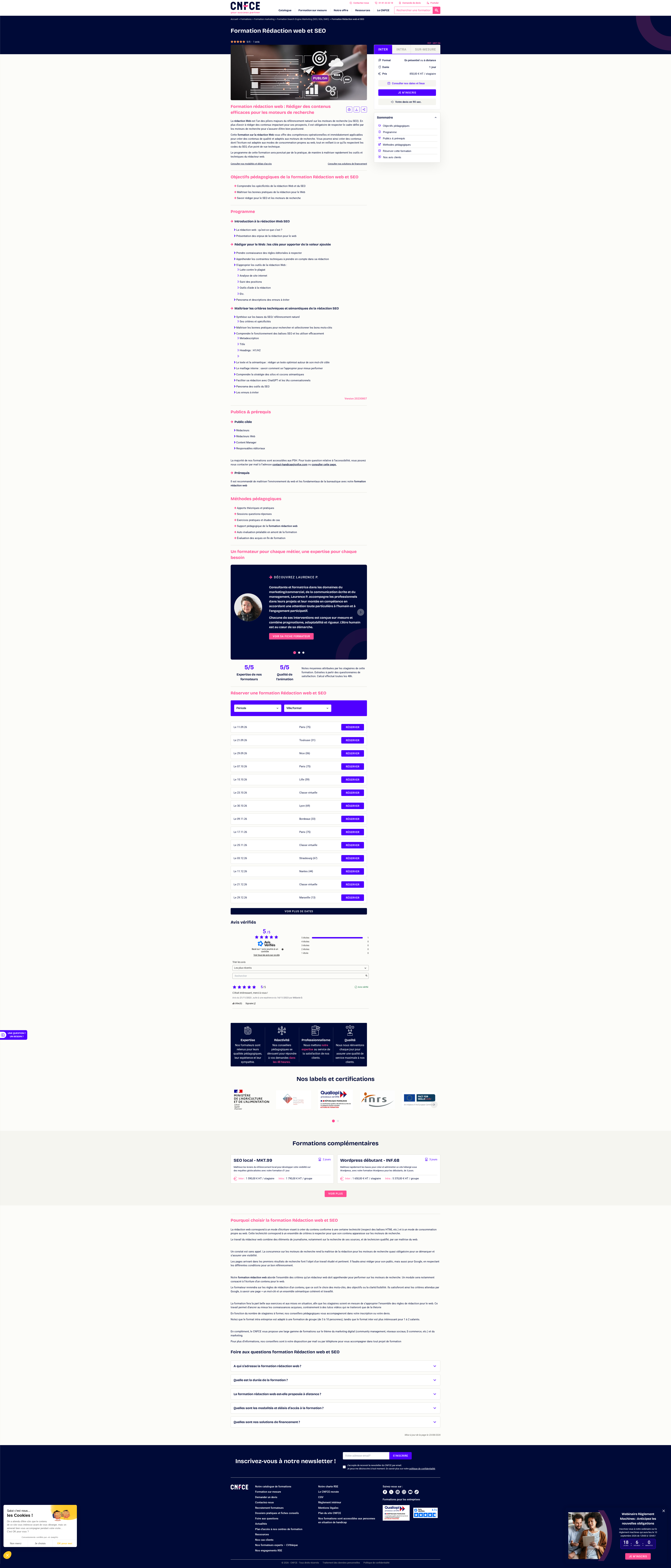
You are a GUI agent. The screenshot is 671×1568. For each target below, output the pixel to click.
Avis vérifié (363, 987)
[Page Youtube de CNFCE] (410, 1492)
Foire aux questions (266, 1518)
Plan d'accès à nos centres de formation (278, 1529)
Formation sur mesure (312, 10)
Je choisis (40, 1543)
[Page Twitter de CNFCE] (391, 1492)
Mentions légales (328, 1507)
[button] (7, 1555)
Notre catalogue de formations (273, 1486)
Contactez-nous (361, 3)
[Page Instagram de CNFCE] (404, 1492)
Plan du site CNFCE (329, 1513)
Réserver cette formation (397, 150)
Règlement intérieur (329, 1502)
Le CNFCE (383, 10)
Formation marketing (264, 19)
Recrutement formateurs (269, 1507)
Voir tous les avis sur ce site (267, 955)
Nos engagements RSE (268, 1550)
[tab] (294, 652)
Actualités (261, 1523)
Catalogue (285, 10)
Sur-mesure (425, 49)
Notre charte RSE (328, 1486)
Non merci (15, 1543)
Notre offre (341, 10)
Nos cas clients (264, 1539)
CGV (320, 1497)
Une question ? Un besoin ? (17, 1035)
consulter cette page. (324, 464)
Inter (383, 49)
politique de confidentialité (422, 1468)
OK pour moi (64, 1543)
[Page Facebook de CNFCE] (385, 1492)
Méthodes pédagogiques (397, 144)
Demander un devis (266, 1497)
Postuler (434, 3)
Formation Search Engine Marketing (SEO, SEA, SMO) (303, 19)
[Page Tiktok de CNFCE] (416, 1492)
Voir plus (335, 1193)
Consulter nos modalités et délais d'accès (251, 163)
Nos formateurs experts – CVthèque (276, 1545)
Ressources (362, 10)
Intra (401, 49)
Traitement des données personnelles (341, 1562)
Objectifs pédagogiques (396, 125)
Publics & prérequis (394, 138)
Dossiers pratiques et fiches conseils (277, 1513)
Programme (390, 131)
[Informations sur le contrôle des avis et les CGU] (282, 949)
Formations (246, 19)
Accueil (234, 19)
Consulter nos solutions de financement (347, 163)
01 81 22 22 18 (386, 3)
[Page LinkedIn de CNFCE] (397, 1492)
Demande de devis (411, 3)
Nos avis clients (392, 157)
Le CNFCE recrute (328, 1491)
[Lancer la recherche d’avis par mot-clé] (366, 976)
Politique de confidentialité (376, 1562)
